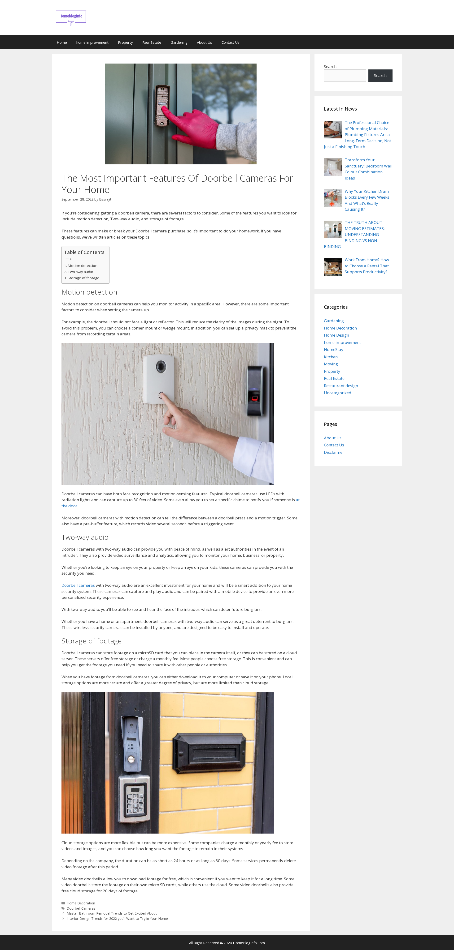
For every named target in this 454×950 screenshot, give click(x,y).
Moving (331, 364)
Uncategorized (337, 392)
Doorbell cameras (78, 585)
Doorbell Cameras (81, 908)
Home (62, 42)
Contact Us (231, 42)
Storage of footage (83, 277)
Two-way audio (80, 271)
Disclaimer (334, 452)
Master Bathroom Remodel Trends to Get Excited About (112, 913)
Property (125, 42)
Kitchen (331, 356)
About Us (204, 42)
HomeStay (333, 349)
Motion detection (82, 265)
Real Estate (151, 42)
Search (330, 66)
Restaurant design (341, 385)
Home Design (336, 335)
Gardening (179, 42)
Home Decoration (81, 903)
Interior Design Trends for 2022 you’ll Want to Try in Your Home (117, 918)
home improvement (92, 42)
